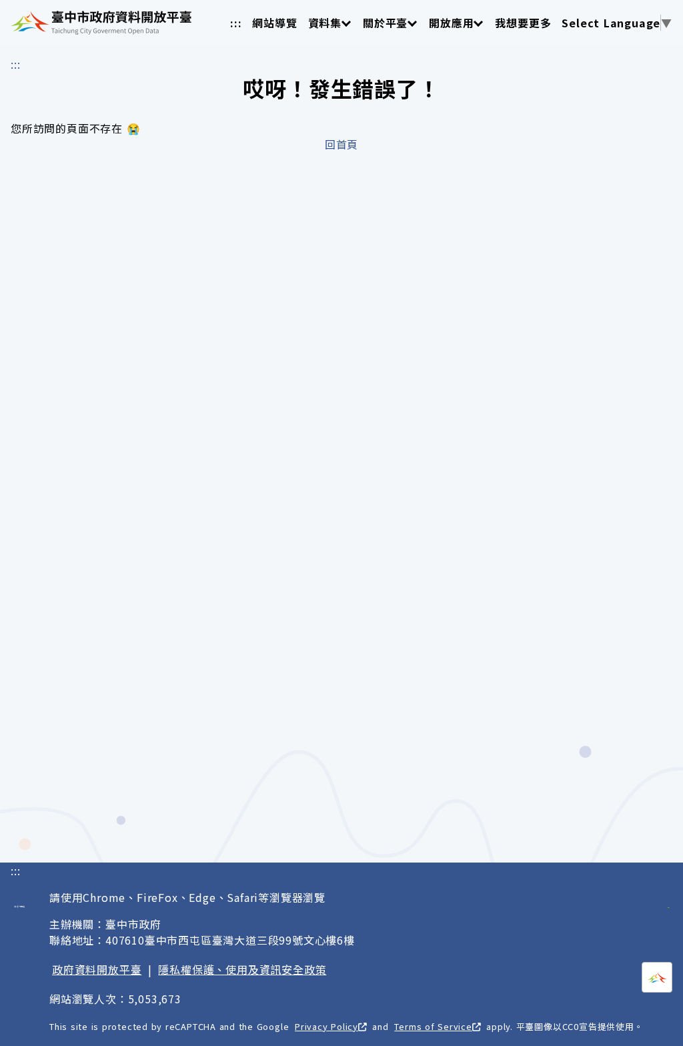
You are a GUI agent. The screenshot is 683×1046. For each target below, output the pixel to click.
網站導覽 (274, 23)
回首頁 (341, 144)
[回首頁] (101, 23)
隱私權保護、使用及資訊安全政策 (242, 969)
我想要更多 (523, 23)
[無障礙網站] (668, 900)
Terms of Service (433, 1026)
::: (235, 23)
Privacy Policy (326, 1026)
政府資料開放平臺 (96, 969)
